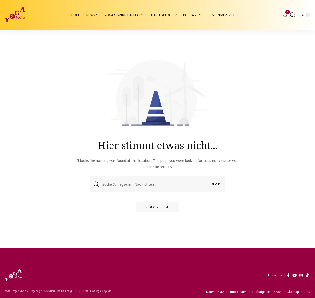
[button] (292, 15)
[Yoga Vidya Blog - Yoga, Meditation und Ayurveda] (15, 14)
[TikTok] (307, 275)
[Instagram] (301, 275)
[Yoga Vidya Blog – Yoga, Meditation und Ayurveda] (13, 275)
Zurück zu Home (157, 207)
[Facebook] (288, 275)
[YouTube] (294, 275)
